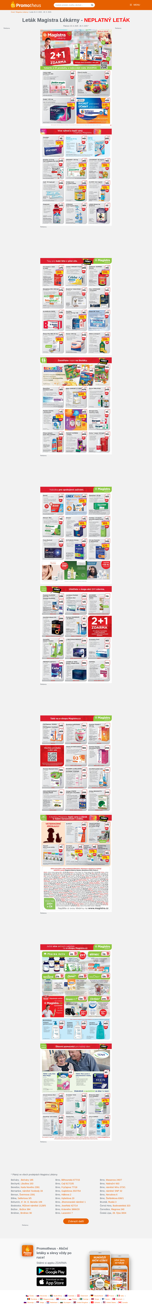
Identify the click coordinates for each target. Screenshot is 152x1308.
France (111, 1296)
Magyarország (48, 1299)
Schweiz (97, 1302)
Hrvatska (63, 1299)
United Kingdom (82, 1302)
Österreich (84, 1296)
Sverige (85, 1299)
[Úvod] (26, 4)
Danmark (119, 1299)
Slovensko (43, 1296)
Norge (97, 1299)
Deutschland (98, 1296)
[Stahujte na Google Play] (51, 1271)
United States (111, 1302)
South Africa (58, 1296)
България (67, 1302)
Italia (122, 1296)
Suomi (107, 1299)
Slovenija (30, 1302)
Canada (125, 1302)
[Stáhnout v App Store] (51, 1281)
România (34, 1299)
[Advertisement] (20, 62)
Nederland (53, 1302)
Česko (31, 1296)
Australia (71, 1296)
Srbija (42, 1302)
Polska (74, 1299)
